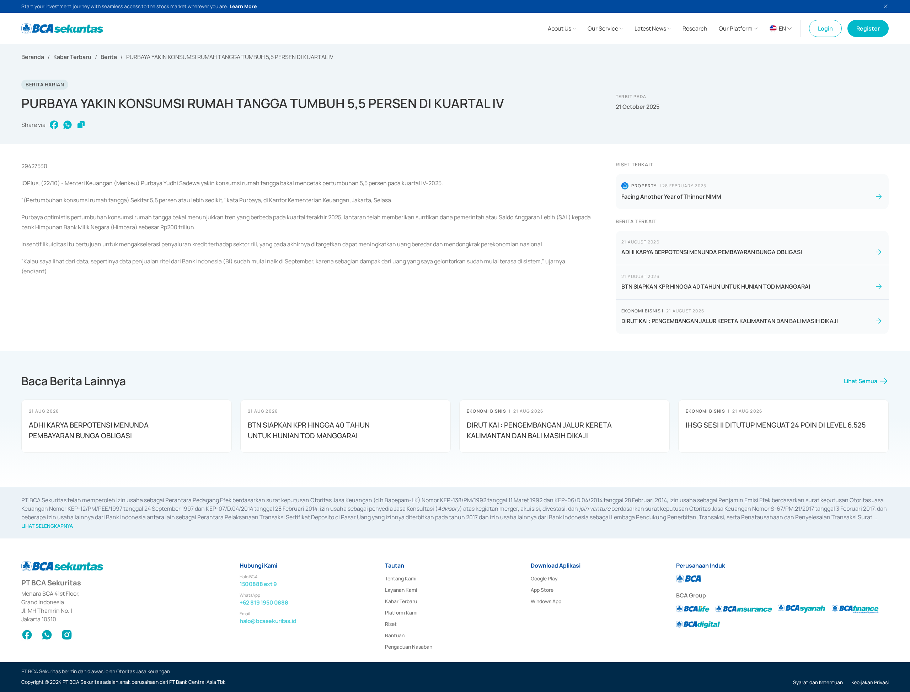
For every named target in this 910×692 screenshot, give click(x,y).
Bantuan (395, 635)
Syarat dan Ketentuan (818, 682)
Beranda (32, 57)
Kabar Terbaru (72, 57)
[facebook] (54, 124)
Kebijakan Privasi (870, 682)
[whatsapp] (68, 125)
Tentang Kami (400, 578)
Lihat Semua (860, 381)
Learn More (243, 6)
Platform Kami (401, 612)
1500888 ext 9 (258, 584)
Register (868, 28)
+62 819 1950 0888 (264, 602)
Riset (391, 624)
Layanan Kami (401, 589)
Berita (109, 57)
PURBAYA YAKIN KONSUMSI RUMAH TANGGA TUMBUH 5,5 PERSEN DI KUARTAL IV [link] (229, 57)
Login (825, 28)
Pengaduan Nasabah (408, 646)
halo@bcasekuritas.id (268, 621)
